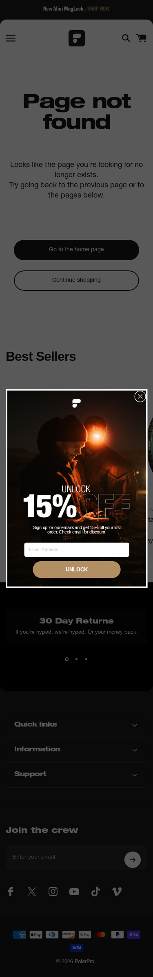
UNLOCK (76, 570)
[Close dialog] (140, 396)
